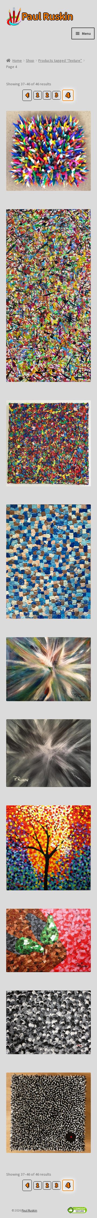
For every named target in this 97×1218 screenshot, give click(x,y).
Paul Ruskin (39, 16)
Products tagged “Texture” (60, 60)
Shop (30, 60)
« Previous (27, 95)
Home (17, 60)
